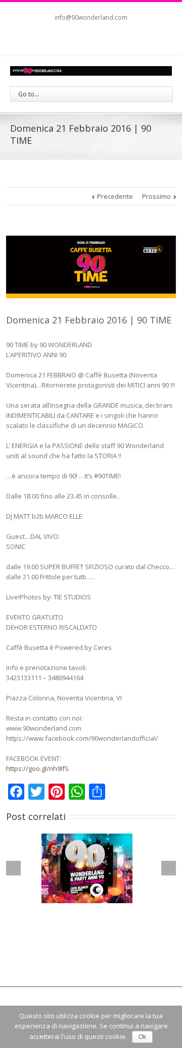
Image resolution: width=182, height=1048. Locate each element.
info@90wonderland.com (91, 17)
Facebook (79, 38)
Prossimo (156, 196)
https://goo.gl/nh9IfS (37, 768)
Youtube (99, 40)
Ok (142, 1036)
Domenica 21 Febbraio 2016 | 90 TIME (88, 320)
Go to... (28, 94)
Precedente (115, 196)
